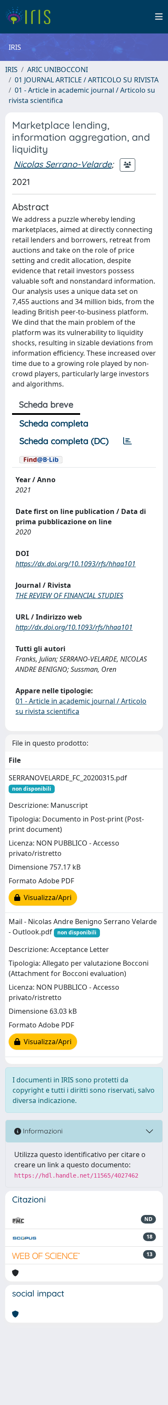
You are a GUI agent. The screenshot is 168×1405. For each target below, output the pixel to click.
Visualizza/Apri (46, 897)
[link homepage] (31, 16)
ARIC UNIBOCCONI (57, 69)
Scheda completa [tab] (53, 423)
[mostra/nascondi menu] (159, 16)
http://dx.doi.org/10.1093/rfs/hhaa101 (74, 627)
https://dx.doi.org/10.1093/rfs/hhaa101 (76, 563)
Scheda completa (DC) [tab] (64, 440)
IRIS (11, 69)
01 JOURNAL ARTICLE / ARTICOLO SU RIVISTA (87, 80)
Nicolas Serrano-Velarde (63, 164)
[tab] (127, 441)
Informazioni (41, 1131)
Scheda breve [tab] (46, 404)
